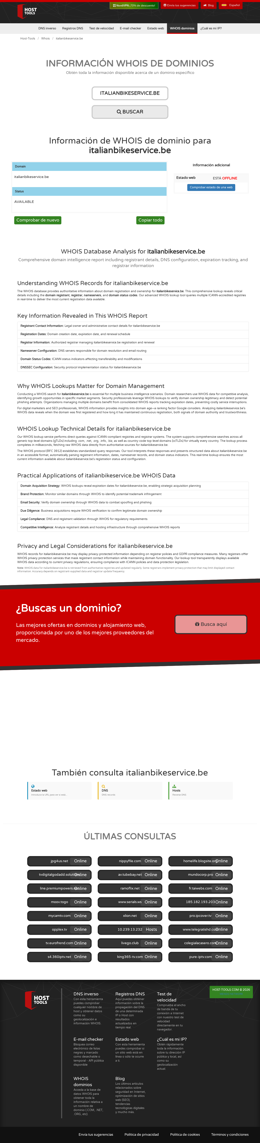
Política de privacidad (142, 1135)
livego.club (130, 943)
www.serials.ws (130, 902)
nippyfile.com (130, 861)
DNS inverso (47, 28)
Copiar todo (150, 220)
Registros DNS (72, 28)
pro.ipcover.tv (200, 916)
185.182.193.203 (200, 902)
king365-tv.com (130, 957)
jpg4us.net (59, 861)
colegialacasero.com (200, 943)
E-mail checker (130, 28)
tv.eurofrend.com (59, 943)
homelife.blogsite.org (200, 861)
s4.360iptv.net (59, 957)
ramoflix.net (130, 888)
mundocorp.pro (200, 875)
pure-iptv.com (200, 957)
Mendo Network (231, 994)
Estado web (155, 28)
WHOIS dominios (182, 28)
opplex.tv (59, 930)
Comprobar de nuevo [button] (37, 220)
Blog (211, 5)
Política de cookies (185, 1135)
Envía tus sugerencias (181, 5)
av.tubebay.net (130, 875)
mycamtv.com (59, 916)
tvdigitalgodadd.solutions (59, 875)
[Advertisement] (130, 717)
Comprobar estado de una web (211, 187)
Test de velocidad (101, 28)
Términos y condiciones (230, 1135)
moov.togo (59, 902)
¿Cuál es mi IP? (211, 28)
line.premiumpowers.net (59, 888)
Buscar (132, 112)
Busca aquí (213, 624)
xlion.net (130, 916)
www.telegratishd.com (200, 930)
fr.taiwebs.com (200, 888)
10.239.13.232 (130, 930)
